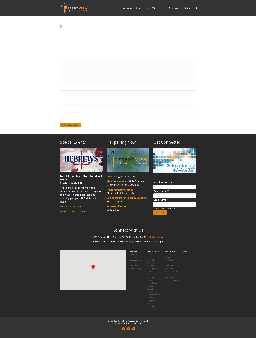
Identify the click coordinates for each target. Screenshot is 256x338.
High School (152, 263)
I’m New (127, 8)
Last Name (161, 199)
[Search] (194, 8)
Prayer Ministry (153, 294)
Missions (151, 306)
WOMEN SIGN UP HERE (73, 211)
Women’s (122, 181)
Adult (149, 271)
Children (150, 254)
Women (150, 277)
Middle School (153, 260)
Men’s (110, 181)
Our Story (134, 266)
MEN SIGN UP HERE (71, 206)
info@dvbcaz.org (156, 237)
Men (149, 274)
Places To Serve (171, 280)
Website (65, 112)
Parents (150, 266)
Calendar (169, 268)
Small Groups (152, 292)
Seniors (150, 280)
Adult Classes (152, 289)
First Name (161, 191)
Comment (66, 57)
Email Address (162, 182)
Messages (169, 254)
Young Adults (152, 268)
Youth (149, 257)
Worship (150, 303)
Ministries (158, 8)
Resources (174, 8)
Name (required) (70, 88)
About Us (142, 8)
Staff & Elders (135, 268)
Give (188, 8)
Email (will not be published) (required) (83, 100)
